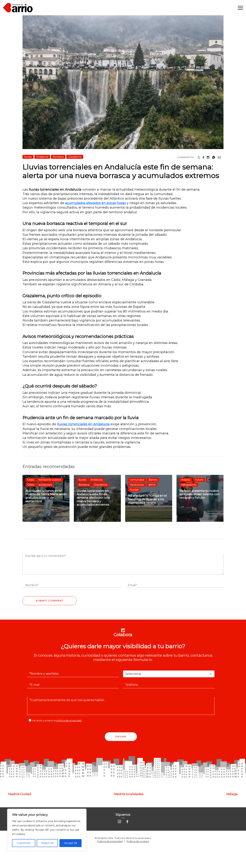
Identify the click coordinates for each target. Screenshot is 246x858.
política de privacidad (69, 720)
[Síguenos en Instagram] (119, 821)
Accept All (70, 843)
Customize (23, 843)
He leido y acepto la (57, 720)
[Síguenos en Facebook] (127, 821)
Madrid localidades (129, 794)
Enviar (120, 736)
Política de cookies (138, 841)
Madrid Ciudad (19, 794)
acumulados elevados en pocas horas (95, 203)
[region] (46, 830)
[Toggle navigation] (240, 8)
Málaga (232, 794)
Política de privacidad (109, 841)
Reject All (47, 843)
